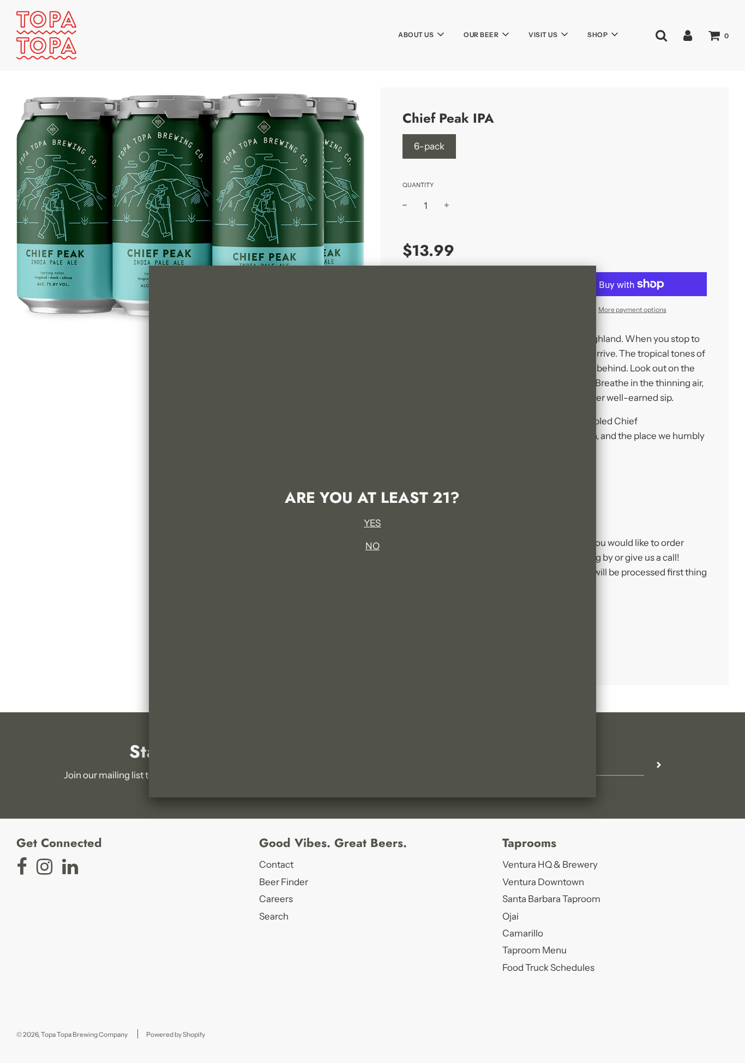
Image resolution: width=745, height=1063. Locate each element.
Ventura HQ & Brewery (550, 864)
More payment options (632, 309)
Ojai (510, 916)
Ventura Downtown (543, 881)
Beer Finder (283, 881)
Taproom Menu (534, 950)
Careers (276, 898)
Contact (276, 864)
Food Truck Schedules (548, 967)
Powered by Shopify (175, 1034)
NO (372, 545)
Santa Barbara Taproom (551, 898)
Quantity (418, 185)
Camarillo (522, 933)
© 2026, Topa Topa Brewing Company (72, 1034)
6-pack (429, 146)
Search (274, 916)
